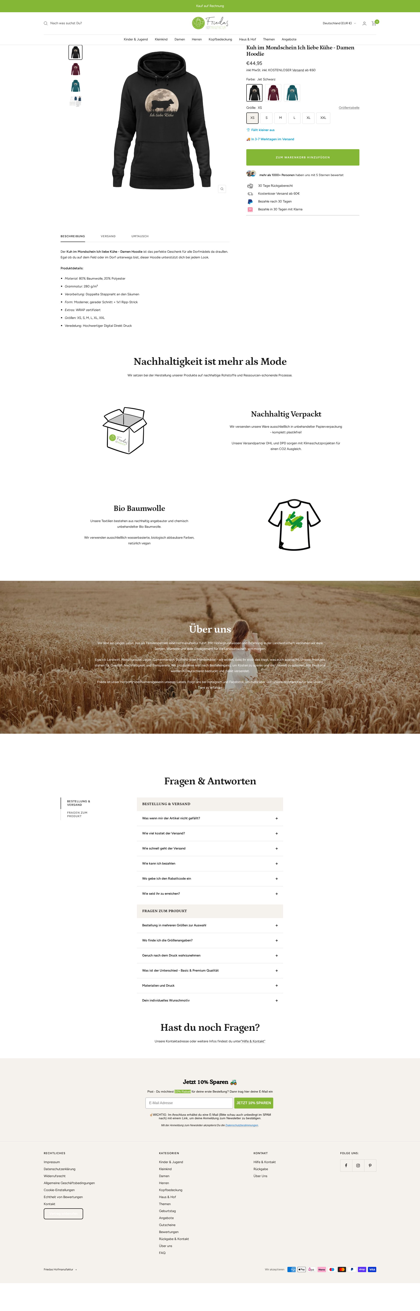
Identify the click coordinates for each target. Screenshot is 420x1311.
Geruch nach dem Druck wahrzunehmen (171, 955)
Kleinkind (161, 39)
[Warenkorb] (374, 23)
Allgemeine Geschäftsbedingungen (69, 1183)
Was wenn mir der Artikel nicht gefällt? (171, 818)
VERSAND (108, 236)
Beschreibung (73, 236)
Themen (269, 39)
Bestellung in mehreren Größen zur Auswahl (174, 925)
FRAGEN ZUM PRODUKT (77, 814)
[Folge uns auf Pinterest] (370, 1165)
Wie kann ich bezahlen (158, 863)
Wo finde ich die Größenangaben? (167, 940)
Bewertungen (168, 1232)
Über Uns (260, 1176)
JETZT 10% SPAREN (253, 1103)
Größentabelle (349, 108)
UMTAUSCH (140, 236)
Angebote (289, 39)
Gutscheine (167, 1225)
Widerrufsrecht (55, 1176)
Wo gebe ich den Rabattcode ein (166, 878)
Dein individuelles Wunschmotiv (166, 1000)
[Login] (364, 23)
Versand (298, 70)
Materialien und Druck (158, 986)
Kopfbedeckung (220, 39)
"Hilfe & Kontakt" (253, 1041)
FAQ (162, 1253)
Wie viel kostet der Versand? (163, 833)
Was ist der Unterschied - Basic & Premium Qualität (180, 970)
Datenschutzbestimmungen (242, 1125)
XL (308, 118)
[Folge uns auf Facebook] (346, 1165)
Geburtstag (167, 1211)
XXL (323, 118)
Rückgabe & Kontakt (174, 1239)
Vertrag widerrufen (63, 1214)
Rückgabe (261, 1169)
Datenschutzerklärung (59, 1169)
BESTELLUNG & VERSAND (78, 803)
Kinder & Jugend (136, 39)
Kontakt (49, 1204)
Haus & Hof (247, 39)
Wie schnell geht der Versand (164, 848)
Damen (180, 39)
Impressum (52, 1162)
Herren (197, 39)
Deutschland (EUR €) (337, 23)
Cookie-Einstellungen (59, 1190)
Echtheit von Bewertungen (63, 1197)
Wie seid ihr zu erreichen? (161, 894)
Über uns (165, 1246)
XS (252, 118)
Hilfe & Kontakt (265, 1162)
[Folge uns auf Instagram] (358, 1165)
